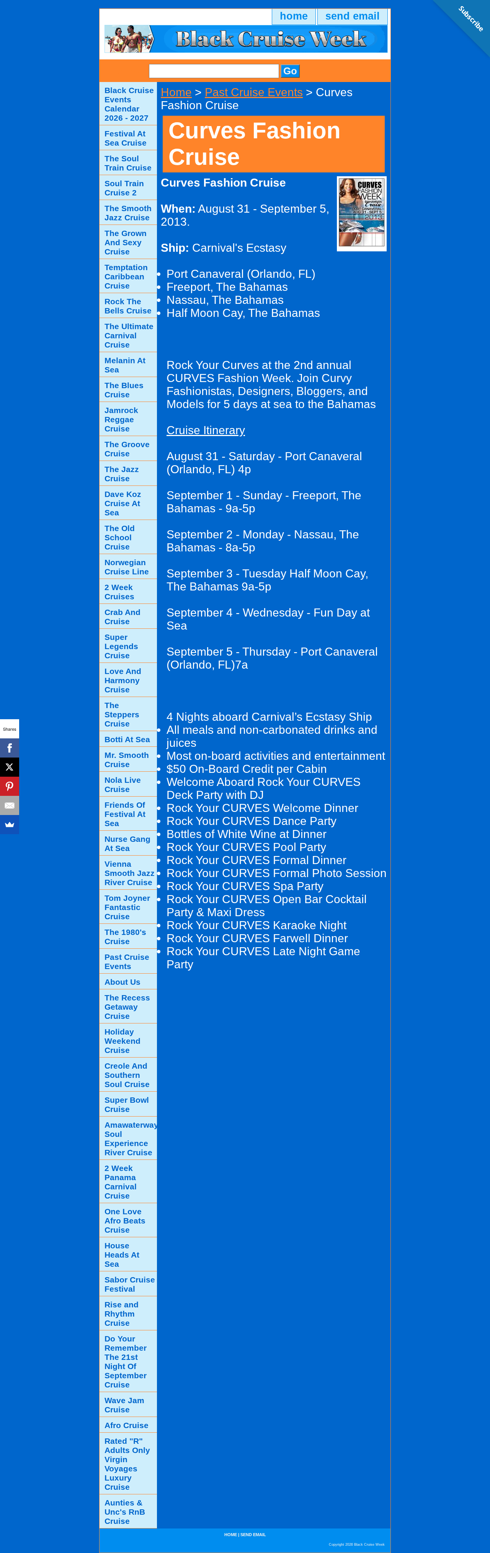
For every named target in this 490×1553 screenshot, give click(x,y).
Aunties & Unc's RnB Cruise (125, 1511)
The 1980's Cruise (125, 937)
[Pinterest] (9, 786)
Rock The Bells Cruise (128, 306)
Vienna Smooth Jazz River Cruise (130, 873)
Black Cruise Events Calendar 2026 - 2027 (129, 104)
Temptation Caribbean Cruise (126, 276)
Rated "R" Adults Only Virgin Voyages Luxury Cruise (127, 1464)
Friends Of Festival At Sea (125, 814)
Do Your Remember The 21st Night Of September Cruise (126, 1361)
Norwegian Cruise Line (127, 567)
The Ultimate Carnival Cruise (129, 335)
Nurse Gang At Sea (127, 844)
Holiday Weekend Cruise (122, 1040)
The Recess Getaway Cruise (127, 1006)
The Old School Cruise (120, 537)
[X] (9, 767)
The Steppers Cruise (122, 714)
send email (352, 16)
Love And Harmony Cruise (123, 680)
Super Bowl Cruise (127, 1104)
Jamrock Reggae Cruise (121, 419)
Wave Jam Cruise (124, 1405)
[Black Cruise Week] (195, 42)
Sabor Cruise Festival (130, 1284)
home (294, 16)
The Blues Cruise (124, 390)
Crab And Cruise (122, 617)
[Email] (9, 805)
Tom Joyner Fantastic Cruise (127, 907)
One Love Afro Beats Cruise (125, 1220)
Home (176, 92)
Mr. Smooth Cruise (127, 760)
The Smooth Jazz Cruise (128, 213)
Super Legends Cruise (121, 646)
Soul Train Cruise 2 (124, 188)
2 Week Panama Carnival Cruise (121, 1182)
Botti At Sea (127, 739)
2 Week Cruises (119, 592)
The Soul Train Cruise (128, 163)
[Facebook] (9, 748)
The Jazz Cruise (122, 474)
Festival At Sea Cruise (126, 138)
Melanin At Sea (125, 365)
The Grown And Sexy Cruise (126, 242)
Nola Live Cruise (123, 785)
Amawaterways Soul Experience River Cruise (131, 1138)
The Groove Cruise (127, 449)
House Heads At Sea (122, 1254)
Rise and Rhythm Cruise (122, 1313)
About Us (122, 981)
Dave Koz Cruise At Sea (123, 503)
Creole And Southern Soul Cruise (127, 1075)
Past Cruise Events (254, 92)
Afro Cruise (127, 1425)
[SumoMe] (9, 824)
